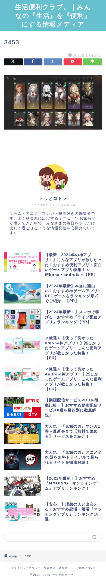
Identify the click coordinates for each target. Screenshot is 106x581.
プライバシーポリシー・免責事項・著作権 (39, 567)
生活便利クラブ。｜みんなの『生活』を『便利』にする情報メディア (53, 15)
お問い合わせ (86, 567)
